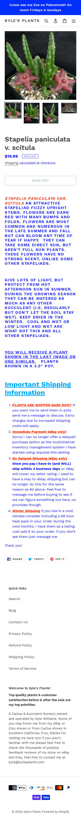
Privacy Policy (20, 634)
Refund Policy (20, 645)
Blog (12, 610)
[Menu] (73, 20)
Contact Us (18, 622)
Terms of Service (22, 668)
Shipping (11, 163)
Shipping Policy (21, 657)
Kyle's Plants (22, 20)
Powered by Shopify (55, 811)
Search (14, 599)
